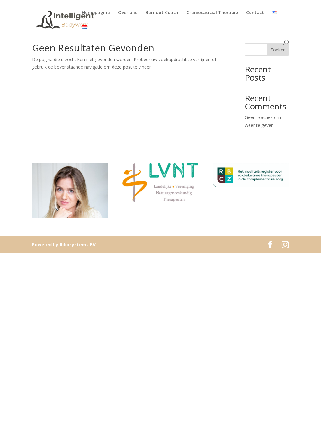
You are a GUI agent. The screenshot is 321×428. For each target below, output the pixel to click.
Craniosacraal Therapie (212, 12)
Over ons (127, 12)
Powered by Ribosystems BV (64, 245)
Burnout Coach (161, 12)
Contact (255, 12)
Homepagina (96, 12)
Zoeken (278, 50)
